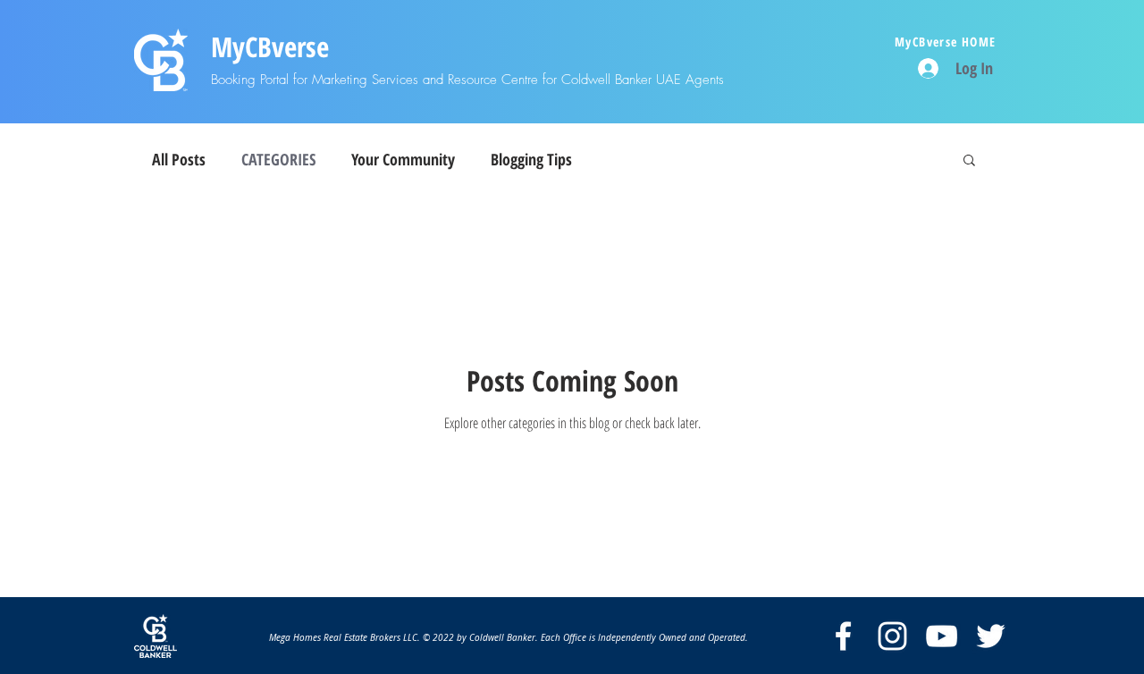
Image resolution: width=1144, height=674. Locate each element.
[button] (969, 161)
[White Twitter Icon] (991, 636)
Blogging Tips (531, 159)
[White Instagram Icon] (892, 636)
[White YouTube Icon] (941, 636)
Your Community (403, 159)
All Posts (179, 159)
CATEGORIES (278, 159)
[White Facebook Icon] (843, 636)
